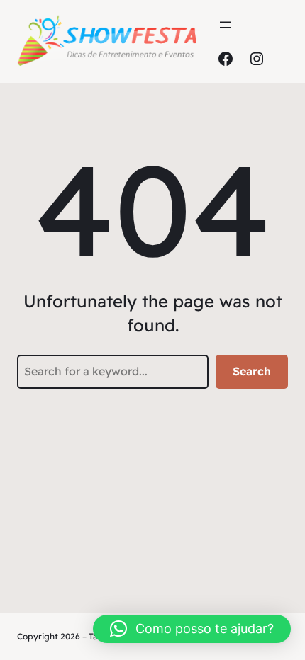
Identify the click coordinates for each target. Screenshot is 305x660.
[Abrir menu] (225, 24)
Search (252, 371)
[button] (192, 629)
